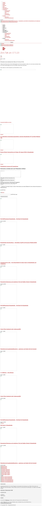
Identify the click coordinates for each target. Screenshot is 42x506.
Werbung (7, 500)
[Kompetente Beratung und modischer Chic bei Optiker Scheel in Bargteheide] (8, 279)
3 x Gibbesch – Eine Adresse (7, 372)
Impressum (7, 16)
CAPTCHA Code (14, 194)
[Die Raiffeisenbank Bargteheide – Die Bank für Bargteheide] (8, 216)
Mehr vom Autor (8, 122)
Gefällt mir (6, 494)
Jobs (5, 12)
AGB (12, 490)
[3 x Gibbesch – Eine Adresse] (8, 370)
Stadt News (5, 7)
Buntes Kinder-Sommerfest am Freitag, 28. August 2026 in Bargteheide (17, 152)
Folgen (6, 495)
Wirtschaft (4, 5)
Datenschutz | (8, 490)
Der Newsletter (7, 14)
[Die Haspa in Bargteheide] (2, 423)
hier (5, 502)
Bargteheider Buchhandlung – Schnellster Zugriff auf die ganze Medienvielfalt (18, 242)
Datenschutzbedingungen (9, 17)
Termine (4, 3)
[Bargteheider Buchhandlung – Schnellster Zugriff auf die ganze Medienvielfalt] (8, 240)
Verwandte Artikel (3, 122)
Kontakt (4, 15)
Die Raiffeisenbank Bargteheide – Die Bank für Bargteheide (14, 219)
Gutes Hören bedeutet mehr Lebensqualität (10, 329)
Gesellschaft (4, 48)
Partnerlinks (7, 13)
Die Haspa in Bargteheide (6, 425)
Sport (3, 6)
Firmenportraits (7, 10)
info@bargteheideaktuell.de (5, 503)
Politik (4, 4)
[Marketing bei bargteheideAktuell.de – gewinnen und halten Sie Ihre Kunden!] (8, 346)
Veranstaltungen (5, 8)
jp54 (1, 56)
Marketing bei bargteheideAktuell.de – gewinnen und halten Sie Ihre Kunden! (18, 349)
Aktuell (4, 2)
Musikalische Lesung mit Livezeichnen (9, 166)
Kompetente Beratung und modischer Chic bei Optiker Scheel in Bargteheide (18, 281)
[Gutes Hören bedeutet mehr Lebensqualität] (8, 394)
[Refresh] (2, 192)
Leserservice (5, 9)
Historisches (7, 11)
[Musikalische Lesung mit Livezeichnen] (6, 163)
